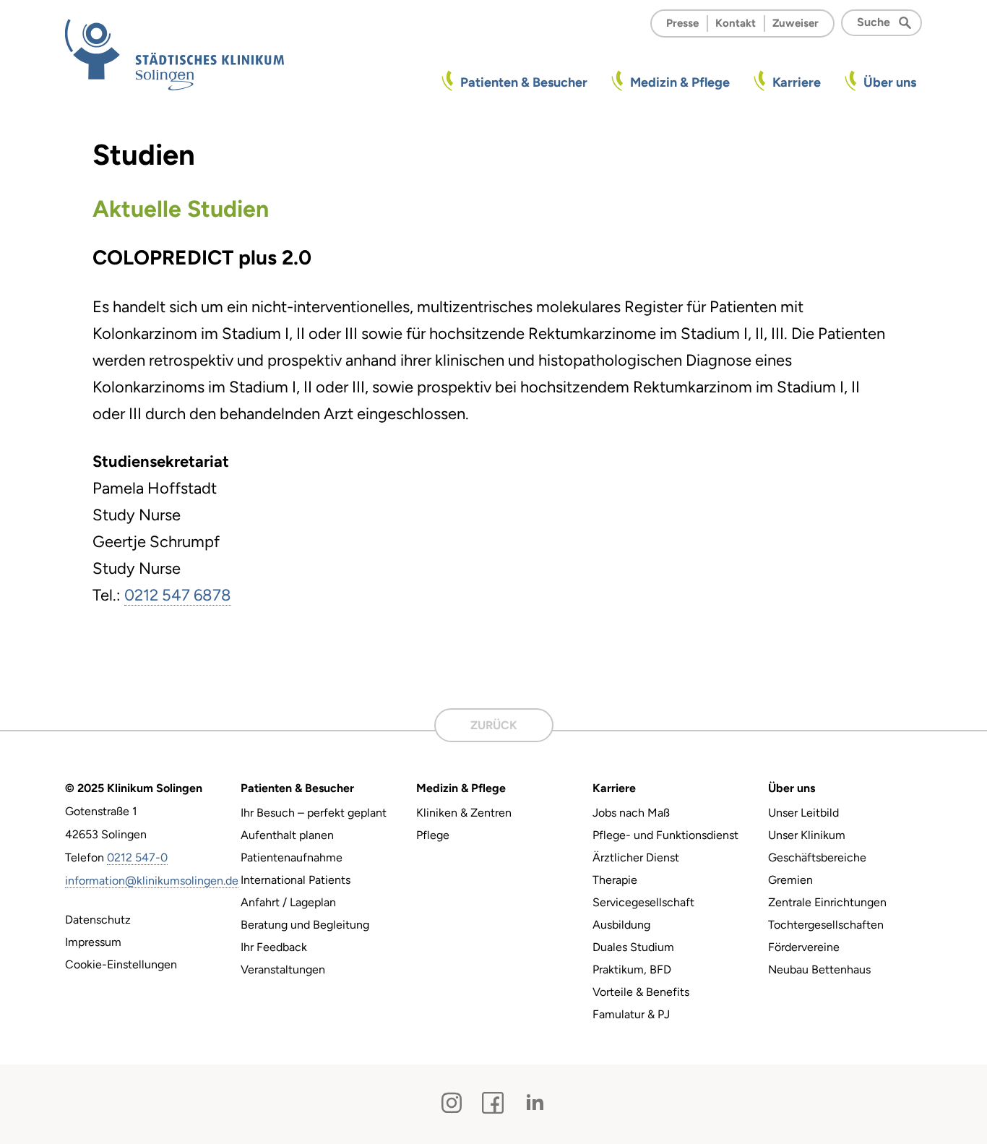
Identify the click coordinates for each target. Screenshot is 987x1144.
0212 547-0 (137, 857)
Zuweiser (795, 23)
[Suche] (909, 22)
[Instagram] (451, 1103)
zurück (493, 725)
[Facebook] (492, 1103)
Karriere (796, 82)
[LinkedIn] (534, 1103)
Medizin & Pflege (680, 82)
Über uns (889, 82)
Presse (682, 23)
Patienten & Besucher (523, 82)
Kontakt (735, 23)
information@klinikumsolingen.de (151, 880)
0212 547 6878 (177, 595)
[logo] (174, 54)
